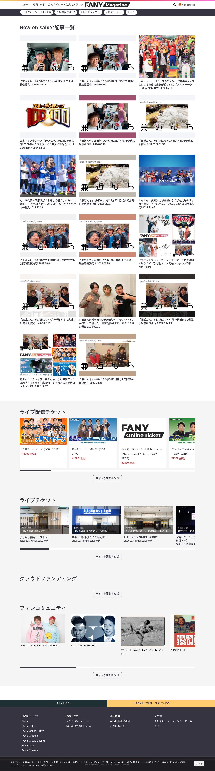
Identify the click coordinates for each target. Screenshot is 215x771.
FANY (25, 721)
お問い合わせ (117, 726)
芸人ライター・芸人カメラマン (65, 4)
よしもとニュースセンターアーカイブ (173, 723)
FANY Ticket (29, 726)
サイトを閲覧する (106, 478)
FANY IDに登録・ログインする (152, 703)
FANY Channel (30, 735)
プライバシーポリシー (78, 721)
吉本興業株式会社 (120, 721)
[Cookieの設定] (177, 762)
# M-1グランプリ (90, 12)
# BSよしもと (114, 12)
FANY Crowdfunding (33, 740)
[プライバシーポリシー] (26, 765)
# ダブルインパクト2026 (37, 12)
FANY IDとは (63, 703)
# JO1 (131, 12)
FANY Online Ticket (33, 731)
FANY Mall (28, 745)
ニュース (25, 4)
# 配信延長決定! (66, 12)
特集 (42, 4)
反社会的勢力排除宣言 (78, 726)
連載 (35, 4)
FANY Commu (30, 750)
